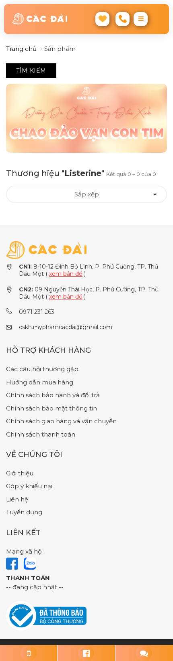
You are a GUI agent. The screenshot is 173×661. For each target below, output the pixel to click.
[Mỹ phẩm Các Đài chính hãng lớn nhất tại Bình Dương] (46, 249)
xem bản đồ (65, 273)
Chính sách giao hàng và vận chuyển (61, 421)
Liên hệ (17, 499)
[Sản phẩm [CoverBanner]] (86, 118)
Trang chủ (21, 49)
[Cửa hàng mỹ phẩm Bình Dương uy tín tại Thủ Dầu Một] (39, 18)
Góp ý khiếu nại (29, 486)
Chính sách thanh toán (40, 434)
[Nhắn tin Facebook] (86, 653)
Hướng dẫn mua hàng (39, 382)
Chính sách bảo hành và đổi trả (53, 395)
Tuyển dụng (24, 512)
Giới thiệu (19, 473)
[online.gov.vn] (46, 615)
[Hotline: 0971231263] (29, 653)
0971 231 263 (36, 311)
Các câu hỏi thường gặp (42, 369)
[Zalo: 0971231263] (144, 653)
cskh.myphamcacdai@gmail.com (65, 327)
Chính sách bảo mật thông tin (51, 408)
